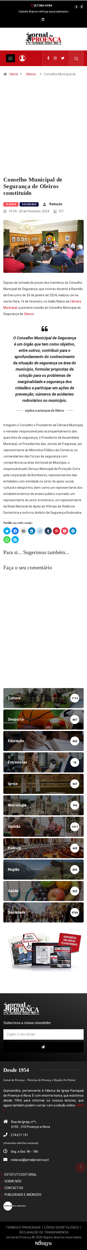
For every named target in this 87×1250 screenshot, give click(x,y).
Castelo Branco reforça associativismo (43, 11)
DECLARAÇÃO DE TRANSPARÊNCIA (43, 1232)
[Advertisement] (43, 130)
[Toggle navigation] (10, 58)
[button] (76, 7)
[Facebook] (48, 58)
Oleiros (31, 74)
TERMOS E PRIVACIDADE (23, 1227)
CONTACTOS (13, 1188)
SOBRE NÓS (12, 1181)
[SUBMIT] (43, 1047)
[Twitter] (62, 58)
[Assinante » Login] (22, 58)
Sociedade (29, 204)
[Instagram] (55, 58)
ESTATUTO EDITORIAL (20, 1174)
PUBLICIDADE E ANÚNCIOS (22, 1194)
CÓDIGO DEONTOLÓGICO (61, 1227)
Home (14, 74)
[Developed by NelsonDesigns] (43, 1243)
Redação (55, 204)
